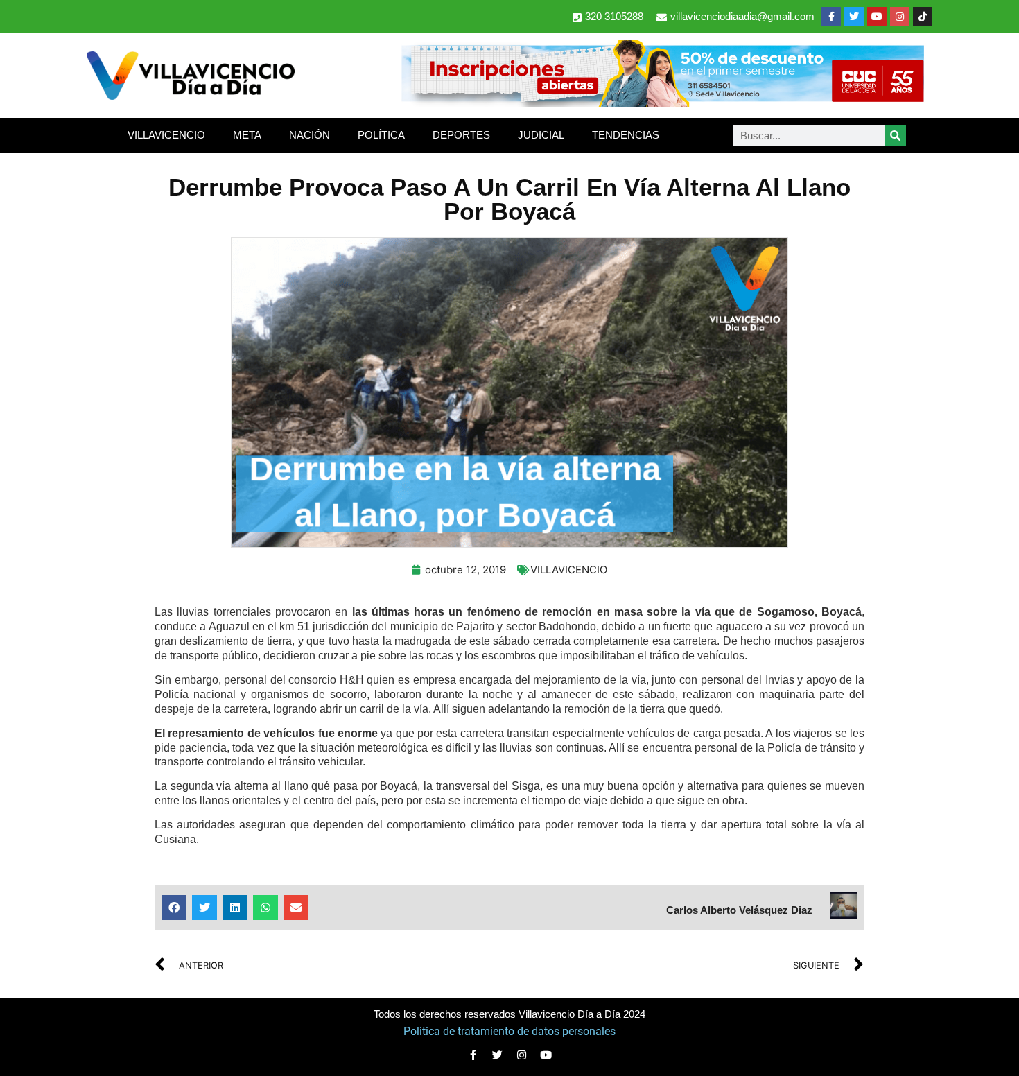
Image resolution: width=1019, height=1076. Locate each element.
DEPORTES (461, 135)
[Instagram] (899, 16)
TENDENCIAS (625, 135)
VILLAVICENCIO (166, 135)
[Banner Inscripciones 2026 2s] (662, 103)
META (247, 135)
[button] (174, 907)
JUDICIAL (541, 135)
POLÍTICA (381, 135)
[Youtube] (877, 16)
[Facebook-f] (831, 16)
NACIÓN (309, 135)
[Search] (895, 135)
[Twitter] (854, 16)
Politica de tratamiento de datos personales (509, 1031)
